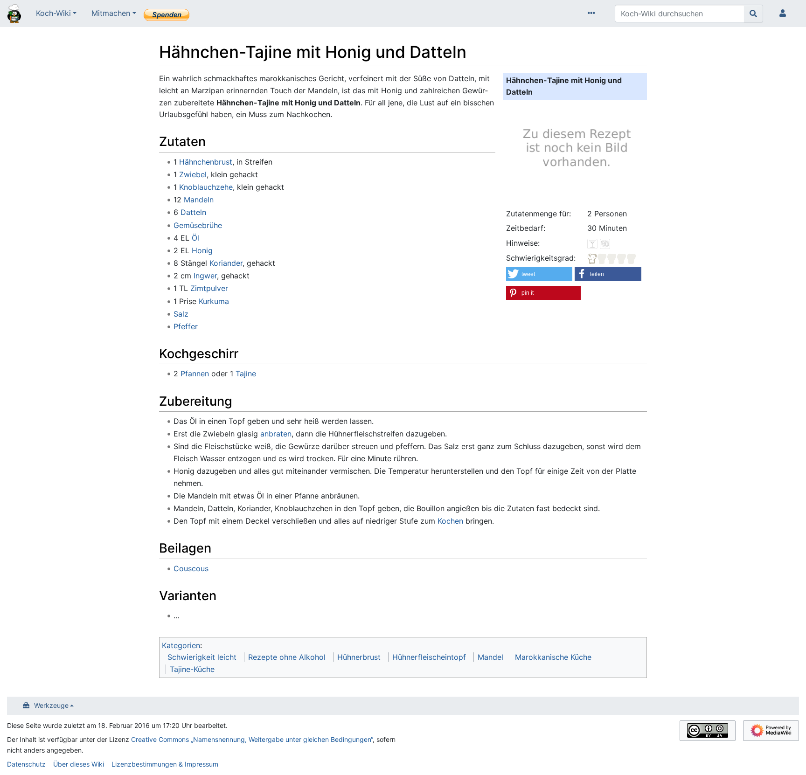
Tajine (246, 373)
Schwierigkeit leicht (201, 657)
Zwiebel (193, 174)
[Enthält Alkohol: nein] (592, 243)
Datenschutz (26, 764)
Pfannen (195, 373)
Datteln (193, 212)
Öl (195, 237)
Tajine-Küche (192, 669)
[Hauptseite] (14, 14)
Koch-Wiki (53, 13)
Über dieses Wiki (78, 764)
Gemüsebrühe (198, 225)
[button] (539, 274)
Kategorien (181, 645)
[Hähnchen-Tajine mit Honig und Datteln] (575, 152)
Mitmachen (110, 13)
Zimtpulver (209, 288)
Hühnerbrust (359, 657)
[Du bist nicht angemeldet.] (784, 13)
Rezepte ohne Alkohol (287, 657)
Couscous (191, 568)
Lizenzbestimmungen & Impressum (164, 764)
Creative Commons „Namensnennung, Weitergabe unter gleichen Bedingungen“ (252, 739)
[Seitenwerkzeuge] (593, 13)
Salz (181, 313)
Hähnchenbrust (205, 161)
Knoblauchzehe (206, 187)
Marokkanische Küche (553, 657)
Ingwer (205, 275)
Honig (202, 250)
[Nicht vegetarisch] (605, 243)
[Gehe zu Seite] (753, 13)
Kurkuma (214, 301)
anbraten (276, 433)
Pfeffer (186, 326)
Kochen (450, 521)
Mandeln (199, 199)
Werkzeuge (51, 705)
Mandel (490, 657)
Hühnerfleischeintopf (429, 657)
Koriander (226, 263)
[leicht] (612, 258)
